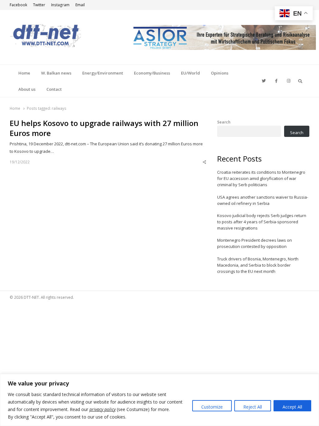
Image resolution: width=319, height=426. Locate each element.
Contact (54, 89)
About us (27, 89)
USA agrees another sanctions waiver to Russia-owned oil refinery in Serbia (262, 200)
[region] (159, 400)
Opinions (219, 73)
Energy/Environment (102, 73)
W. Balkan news (56, 73)
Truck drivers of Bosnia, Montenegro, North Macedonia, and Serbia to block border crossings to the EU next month (257, 265)
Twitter (39, 4)
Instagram (60, 4)
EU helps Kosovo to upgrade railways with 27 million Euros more (104, 128)
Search (224, 121)
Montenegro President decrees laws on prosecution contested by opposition (254, 243)
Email (80, 4)
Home (24, 73)
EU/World (190, 73)
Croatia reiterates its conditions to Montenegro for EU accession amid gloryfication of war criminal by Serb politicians (261, 178)
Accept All (292, 407)
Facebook (18, 4)
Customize (212, 407)
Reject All (252, 407)
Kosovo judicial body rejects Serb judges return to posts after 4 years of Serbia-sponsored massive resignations (261, 222)
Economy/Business (152, 73)
